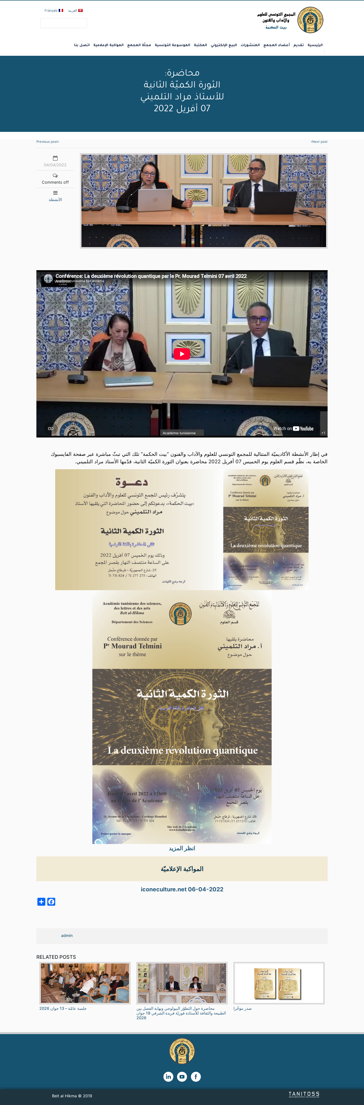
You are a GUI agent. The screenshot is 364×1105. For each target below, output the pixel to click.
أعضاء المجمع (276, 46)
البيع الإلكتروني (224, 46)
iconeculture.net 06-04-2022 (182, 889)
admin (67, 935)
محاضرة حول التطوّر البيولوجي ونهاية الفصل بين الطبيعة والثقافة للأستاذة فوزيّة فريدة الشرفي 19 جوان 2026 (181, 1013)
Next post (320, 142)
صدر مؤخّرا (243, 1008)
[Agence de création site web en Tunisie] (304, 1094)
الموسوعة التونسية (172, 46)
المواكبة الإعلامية (108, 46)
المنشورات (250, 46)
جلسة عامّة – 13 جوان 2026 (63, 1008)
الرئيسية (315, 46)
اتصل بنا (82, 46)
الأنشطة (55, 199)
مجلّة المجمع (139, 46)
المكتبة (200, 46)
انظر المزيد (182, 848)
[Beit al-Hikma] (272, 19)
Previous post (47, 142)
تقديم (298, 46)
